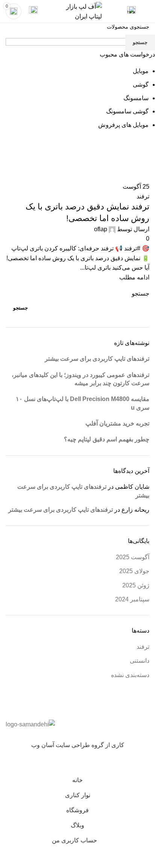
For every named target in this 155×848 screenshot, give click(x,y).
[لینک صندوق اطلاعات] (131, 11)
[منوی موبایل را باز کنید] (146, 11)
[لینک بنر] (77, 424)
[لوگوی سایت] (77, 11)
